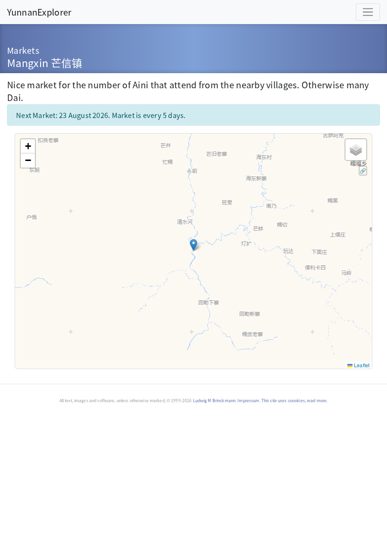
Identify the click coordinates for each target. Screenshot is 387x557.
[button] (193, 245)
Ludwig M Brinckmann (214, 400)
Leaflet (361, 365)
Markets (23, 50)
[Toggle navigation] (368, 12)
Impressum (248, 400)
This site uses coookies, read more (294, 400)
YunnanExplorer (39, 12)
